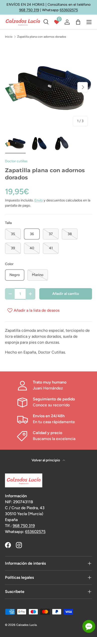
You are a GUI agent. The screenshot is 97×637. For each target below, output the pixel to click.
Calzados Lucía (26, 625)
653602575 (69, 10)
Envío (38, 200)
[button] (78, 22)
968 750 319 (29, 10)
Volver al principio (46, 460)
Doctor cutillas (16, 161)
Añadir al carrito (65, 293)
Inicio (8, 36)
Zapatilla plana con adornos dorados (41, 36)
